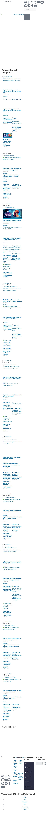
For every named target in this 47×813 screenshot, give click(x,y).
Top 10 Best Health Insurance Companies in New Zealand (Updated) (16, 527)
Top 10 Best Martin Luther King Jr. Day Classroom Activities (6, 716)
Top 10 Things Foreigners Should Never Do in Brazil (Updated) (16, 655)
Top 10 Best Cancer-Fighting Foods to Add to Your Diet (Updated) (7, 527)
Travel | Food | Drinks (9, 155)
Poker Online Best (20, 762)
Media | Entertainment (9, 207)
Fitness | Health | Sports (10, 497)
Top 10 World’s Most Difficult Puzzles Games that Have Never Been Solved (11, 465)
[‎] (16, 40)
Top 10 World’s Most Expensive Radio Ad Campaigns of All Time (7, 258)
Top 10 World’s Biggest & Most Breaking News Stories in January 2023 (12, 91)
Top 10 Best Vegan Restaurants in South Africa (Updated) (7, 187)
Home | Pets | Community (10, 547)
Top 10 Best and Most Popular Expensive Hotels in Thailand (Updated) (11, 176)
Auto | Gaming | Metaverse (10, 439)
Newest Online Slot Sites (15, 782)
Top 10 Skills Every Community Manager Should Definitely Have (7, 707)
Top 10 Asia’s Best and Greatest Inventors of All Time (7, 427)
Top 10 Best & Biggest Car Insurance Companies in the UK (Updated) (17, 475)
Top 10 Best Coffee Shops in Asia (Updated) (16, 186)
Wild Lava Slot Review (15, 775)
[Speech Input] (40, 763)
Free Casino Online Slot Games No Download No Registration (16, 766)
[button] (12, 155)
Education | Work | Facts (10, 677)
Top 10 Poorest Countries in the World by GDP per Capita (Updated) (7, 351)
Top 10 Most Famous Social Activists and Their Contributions (7, 142)
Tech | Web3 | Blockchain (10, 364)
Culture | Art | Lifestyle (9, 625)
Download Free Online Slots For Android (20, 776)
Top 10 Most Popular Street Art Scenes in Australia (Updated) (7, 664)
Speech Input (43, 763)
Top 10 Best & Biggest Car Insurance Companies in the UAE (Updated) (7, 484)
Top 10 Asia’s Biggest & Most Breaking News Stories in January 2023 (12, 110)
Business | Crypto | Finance (11, 286)
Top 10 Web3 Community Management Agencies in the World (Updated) (7, 405)
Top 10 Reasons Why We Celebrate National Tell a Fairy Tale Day (16, 256)
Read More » (5, 96)
